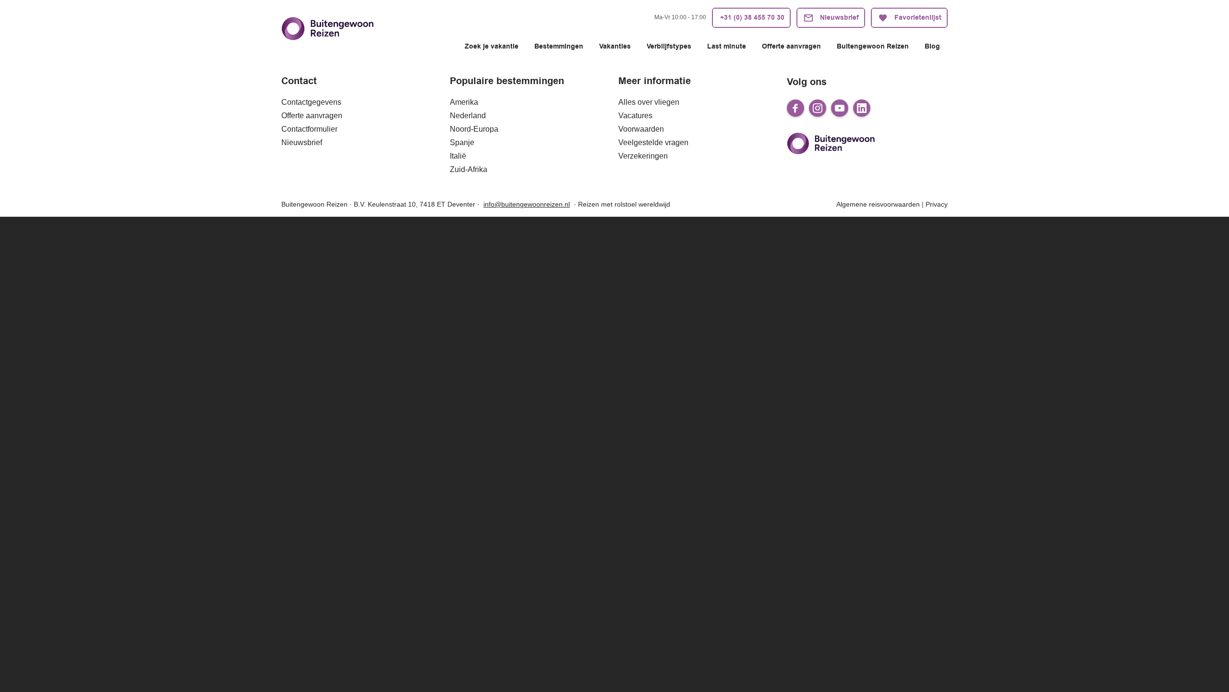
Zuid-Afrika (468, 169)
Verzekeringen (643, 156)
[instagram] (817, 108)
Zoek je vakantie (491, 46)
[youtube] (839, 108)
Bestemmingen (558, 46)
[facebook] (795, 108)
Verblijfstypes (669, 46)
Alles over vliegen (648, 102)
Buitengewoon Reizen (873, 46)
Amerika (464, 102)
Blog (932, 46)
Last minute (726, 46)
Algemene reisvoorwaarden (878, 204)
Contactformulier (309, 129)
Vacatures (635, 115)
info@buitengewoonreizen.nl (526, 204)
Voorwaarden (641, 129)
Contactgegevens (311, 102)
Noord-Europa (474, 129)
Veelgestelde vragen (653, 142)
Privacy (937, 204)
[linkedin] (861, 108)
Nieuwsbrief (301, 142)
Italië (458, 156)
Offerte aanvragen (791, 46)
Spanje (462, 142)
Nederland (468, 115)
